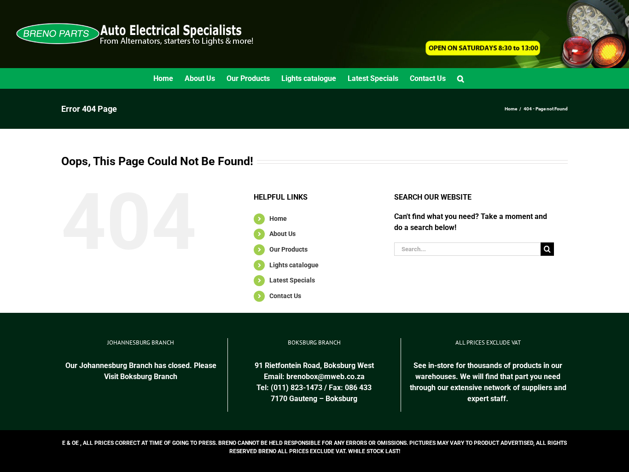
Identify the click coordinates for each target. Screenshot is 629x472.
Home (278, 218)
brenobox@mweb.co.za (325, 376)
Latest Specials (292, 280)
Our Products (288, 249)
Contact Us (285, 295)
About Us (282, 233)
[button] (460, 78)
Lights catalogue (294, 265)
